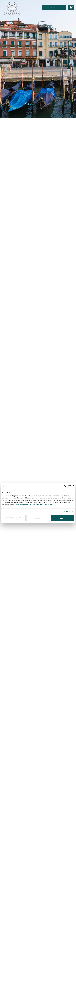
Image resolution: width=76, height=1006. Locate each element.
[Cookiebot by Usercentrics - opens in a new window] (66, 486)
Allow (62, 518)
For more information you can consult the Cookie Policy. (34, 504)
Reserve (54, 7)
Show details (66, 512)
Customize (36, 518)
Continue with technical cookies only (14, 518)
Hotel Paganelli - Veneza (38, 8)
